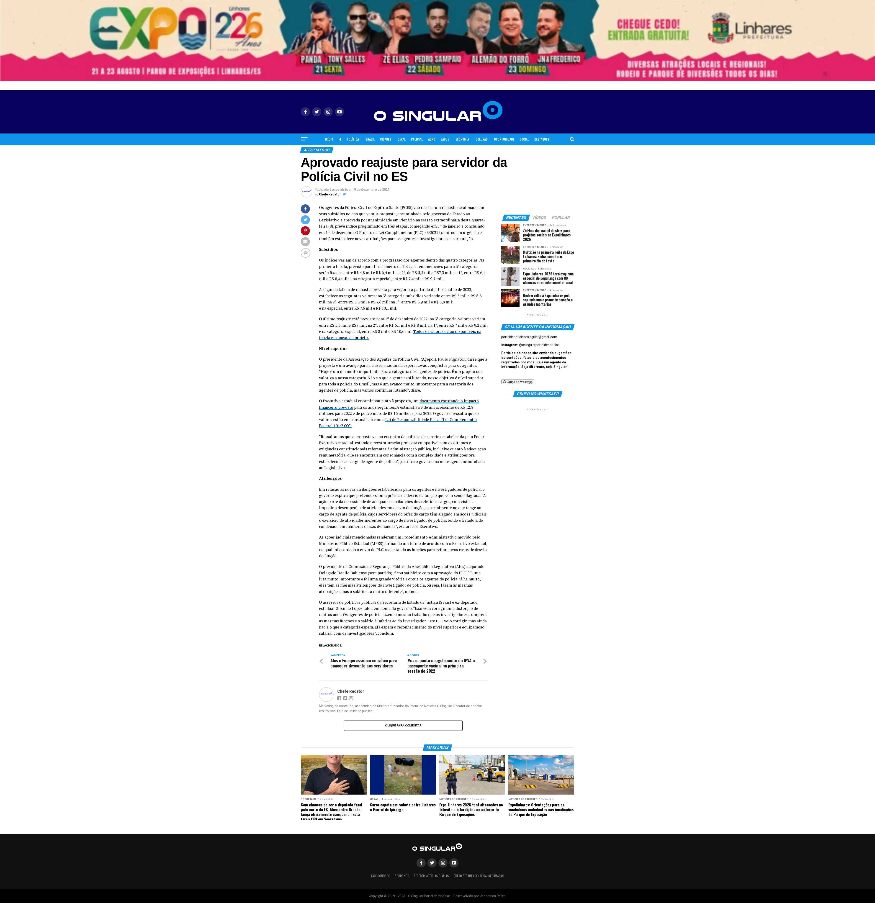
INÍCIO (329, 139)
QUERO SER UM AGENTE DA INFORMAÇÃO (478, 875)
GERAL (402, 139)
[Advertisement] (537, 440)
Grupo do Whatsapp (519, 381)
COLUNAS (481, 139)
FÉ (340, 139)
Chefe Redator (330, 194)
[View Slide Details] (437, 40)
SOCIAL (524, 139)
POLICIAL (417, 139)
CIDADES (385, 139)
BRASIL (370, 139)
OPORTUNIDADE (504, 139)
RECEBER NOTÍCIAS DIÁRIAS (431, 875)
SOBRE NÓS (402, 875)
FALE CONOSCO (380, 875)
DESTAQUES (541, 139)
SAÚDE (445, 139)
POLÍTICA (353, 139)
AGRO (431, 139)
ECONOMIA (462, 139)
